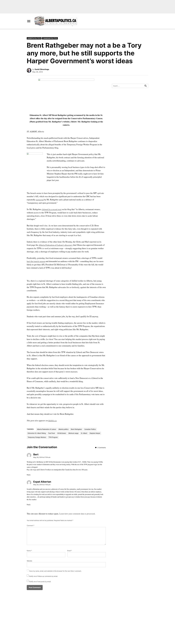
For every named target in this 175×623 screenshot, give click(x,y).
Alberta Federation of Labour (46, 429)
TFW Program (53, 437)
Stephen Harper (95, 433)
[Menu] (29, 21)
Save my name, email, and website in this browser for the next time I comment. (55, 571)
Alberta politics (63, 429)
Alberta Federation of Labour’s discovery (56, 245)
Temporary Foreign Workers (37, 437)
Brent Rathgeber (76, 429)
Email (69, 550)
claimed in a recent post (51, 209)
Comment (30, 525)
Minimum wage (73, 433)
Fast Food (51, 433)
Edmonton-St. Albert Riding (37, 433)
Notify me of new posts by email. (40, 581)
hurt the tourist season (36, 261)
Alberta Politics (34, 38)
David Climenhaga (42, 69)
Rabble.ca (52, 420)
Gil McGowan (61, 433)
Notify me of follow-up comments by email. (43, 576)
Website (29, 561)
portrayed (40, 199)
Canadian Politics (50, 38)
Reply (28, 475)
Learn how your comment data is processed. (77, 513)
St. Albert (84, 433)
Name (29, 550)
